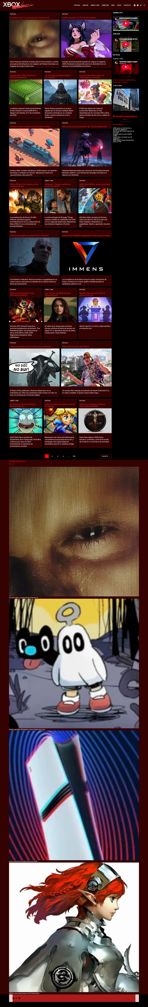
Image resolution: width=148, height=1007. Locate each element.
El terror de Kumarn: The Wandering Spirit (22, 294)
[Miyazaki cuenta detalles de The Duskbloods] (86, 147)
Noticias (77, 5)
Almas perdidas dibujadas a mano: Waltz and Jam (27, 729)
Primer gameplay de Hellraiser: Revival (29, 235)
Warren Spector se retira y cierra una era (92, 294)
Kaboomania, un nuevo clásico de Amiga (60, 405)
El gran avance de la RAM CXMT (122, 135)
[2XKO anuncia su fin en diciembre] (86, 39)
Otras (119, 5)
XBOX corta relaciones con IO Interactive (24, 993)
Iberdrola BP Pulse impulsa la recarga (123, 132)
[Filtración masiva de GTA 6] (86, 367)
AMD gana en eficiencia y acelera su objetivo (122, 129)
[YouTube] (137, 5)
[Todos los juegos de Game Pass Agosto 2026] (95, 420)
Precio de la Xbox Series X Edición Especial (23, 76)
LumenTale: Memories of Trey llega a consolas (91, 76)
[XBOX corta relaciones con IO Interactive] (74, 927)
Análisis (85, 5)
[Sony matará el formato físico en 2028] (74, 795)
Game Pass (105, 5)
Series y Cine (95, 5)
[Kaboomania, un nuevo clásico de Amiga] (60, 420)
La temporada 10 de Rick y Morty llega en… (23, 405)
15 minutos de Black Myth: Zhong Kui (58, 76)
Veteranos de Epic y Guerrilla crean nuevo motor (86, 235)
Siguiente (105, 456)
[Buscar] (144, 5)
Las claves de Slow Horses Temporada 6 (58, 294)
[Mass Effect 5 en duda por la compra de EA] (25, 200)
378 (74, 456)
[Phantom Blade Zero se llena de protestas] (34, 367)
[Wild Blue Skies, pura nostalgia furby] (95, 200)
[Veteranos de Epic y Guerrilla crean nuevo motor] (86, 256)
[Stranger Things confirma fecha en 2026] (60, 200)
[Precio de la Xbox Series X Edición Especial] (25, 91)
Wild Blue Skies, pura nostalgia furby (94, 185)
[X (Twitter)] (134, 5)
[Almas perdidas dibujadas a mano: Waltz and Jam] (74, 663)
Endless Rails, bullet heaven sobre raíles (30, 126)
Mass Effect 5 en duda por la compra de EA (24, 185)
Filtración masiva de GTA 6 (75, 346)
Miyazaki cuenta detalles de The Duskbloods (84, 126)
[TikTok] (140, 5)
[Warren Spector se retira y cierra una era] (95, 309)
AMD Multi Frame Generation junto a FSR (123, 141)
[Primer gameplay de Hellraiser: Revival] (34, 256)
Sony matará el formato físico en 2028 (23, 861)
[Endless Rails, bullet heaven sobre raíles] (34, 147)
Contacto (127, 5)
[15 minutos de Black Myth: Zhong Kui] (60, 91)
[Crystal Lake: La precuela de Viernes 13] (34, 39)
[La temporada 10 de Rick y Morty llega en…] (25, 420)
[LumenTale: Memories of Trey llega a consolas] (95, 91)
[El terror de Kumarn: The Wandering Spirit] (25, 309)
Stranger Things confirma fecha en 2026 (58, 185)
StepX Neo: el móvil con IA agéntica (122, 138)
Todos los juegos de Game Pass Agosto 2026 (92, 405)
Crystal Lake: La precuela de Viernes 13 (29, 17)
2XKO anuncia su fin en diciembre (79, 17)
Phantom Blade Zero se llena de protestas (30, 346)
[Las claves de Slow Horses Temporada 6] (60, 309)
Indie (112, 5)
